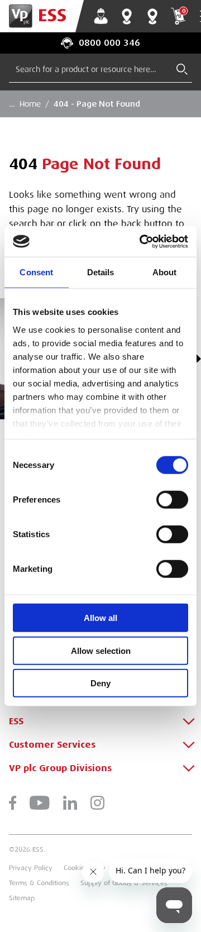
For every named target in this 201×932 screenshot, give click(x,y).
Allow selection (101, 650)
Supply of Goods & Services (124, 883)
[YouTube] (40, 803)
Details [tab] (100, 272)
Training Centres (152, 16)
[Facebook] (12, 803)
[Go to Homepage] (42, 16)
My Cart (183, 11)
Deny (100, 683)
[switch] (172, 500)
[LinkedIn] (70, 803)
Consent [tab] (36, 272)
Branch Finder (126, 16)
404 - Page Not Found (97, 103)
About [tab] (164, 272)
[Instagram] (97, 803)
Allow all (100, 618)
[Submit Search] (182, 69)
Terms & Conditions (39, 883)
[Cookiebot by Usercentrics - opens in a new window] (141, 241)
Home (30, 103)
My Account (101, 16)
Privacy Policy (30, 868)
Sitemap (22, 898)
